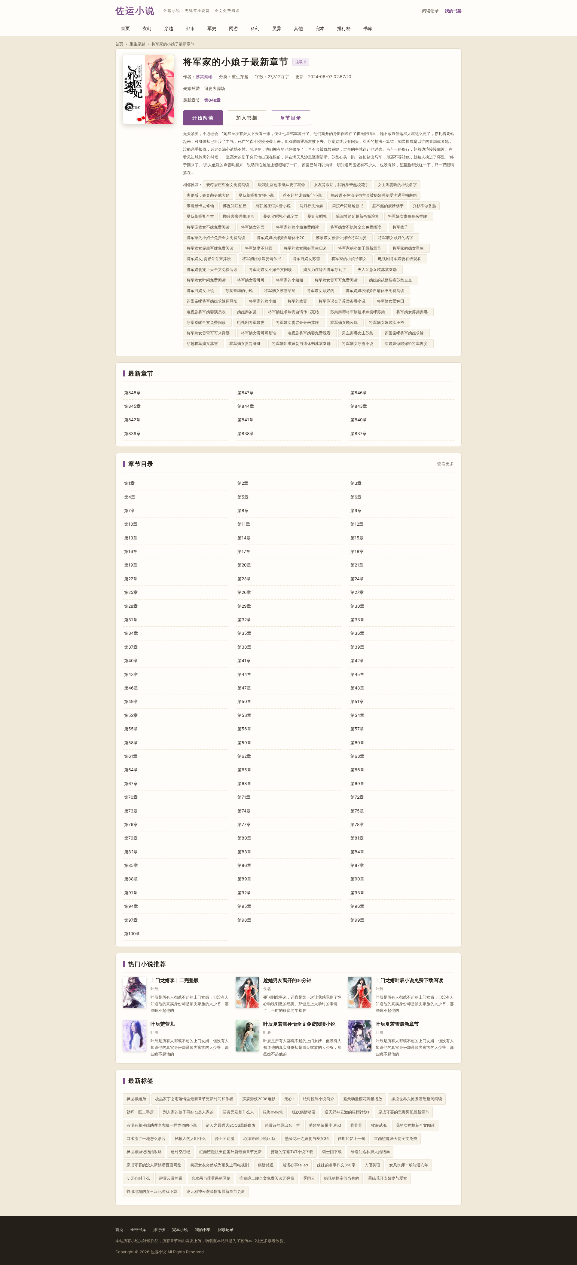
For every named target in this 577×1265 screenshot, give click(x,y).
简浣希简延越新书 (347, 206)
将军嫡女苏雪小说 (359, 343)
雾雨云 (309, 1178)
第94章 (131, 906)
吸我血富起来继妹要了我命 (281, 185)
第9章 (356, 510)
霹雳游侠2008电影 (258, 1099)
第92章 (244, 892)
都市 (190, 28)
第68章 (244, 783)
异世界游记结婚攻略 (144, 1152)
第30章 (357, 606)
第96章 (357, 906)
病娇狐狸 (265, 1165)
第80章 (244, 837)
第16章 (130, 551)
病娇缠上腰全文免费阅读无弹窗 (267, 1178)
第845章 (132, 406)
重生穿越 (137, 43)
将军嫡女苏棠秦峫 (413, 312)
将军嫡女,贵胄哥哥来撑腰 (210, 258)
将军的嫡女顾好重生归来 (306, 248)
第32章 (244, 619)
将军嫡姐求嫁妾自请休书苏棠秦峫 (302, 343)
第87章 (357, 865)
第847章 (245, 392)
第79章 (131, 837)
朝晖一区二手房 (140, 1112)
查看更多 (445, 464)
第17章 (243, 551)
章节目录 (291, 118)
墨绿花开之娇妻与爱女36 (307, 1138)
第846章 (358, 392)
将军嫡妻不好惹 (260, 248)
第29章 (244, 606)
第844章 (245, 406)
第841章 (245, 419)
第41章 (244, 660)
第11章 (243, 524)
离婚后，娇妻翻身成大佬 (208, 195)
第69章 (357, 783)
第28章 (131, 606)
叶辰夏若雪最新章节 (397, 1024)
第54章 (357, 715)
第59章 (244, 742)
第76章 (131, 824)
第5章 (243, 496)
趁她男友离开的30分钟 (287, 980)
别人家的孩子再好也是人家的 (188, 1112)
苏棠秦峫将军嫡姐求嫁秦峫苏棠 (358, 312)
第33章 (357, 619)
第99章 (357, 920)
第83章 (244, 851)
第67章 (131, 783)
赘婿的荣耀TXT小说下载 (292, 1152)
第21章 (356, 564)
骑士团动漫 (224, 1138)
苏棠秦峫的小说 (240, 290)
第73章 (131, 810)
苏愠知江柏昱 (234, 206)
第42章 (357, 660)
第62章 (244, 756)
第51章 (357, 701)
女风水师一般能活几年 (408, 1165)
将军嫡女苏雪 (254, 227)
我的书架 (453, 10)
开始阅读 (203, 118)
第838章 (245, 433)
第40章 (131, 660)
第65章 (244, 769)
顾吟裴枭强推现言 (238, 216)
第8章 (243, 510)
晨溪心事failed (295, 1165)
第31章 (130, 619)
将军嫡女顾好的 (322, 290)
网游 (233, 28)
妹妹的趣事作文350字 (336, 1165)
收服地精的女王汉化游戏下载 (152, 1191)
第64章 (131, 769)
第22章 (130, 578)
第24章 (357, 578)
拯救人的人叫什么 (190, 1138)
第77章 (244, 824)
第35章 (244, 633)
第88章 (131, 878)
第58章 (131, 742)
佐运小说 (135, 11)
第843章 (358, 406)
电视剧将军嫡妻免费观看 (310, 333)
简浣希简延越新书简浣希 (357, 216)
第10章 (130, 524)
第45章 (357, 674)
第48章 (357, 687)
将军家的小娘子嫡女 (350, 258)
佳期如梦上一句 (351, 1138)
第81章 (357, 837)
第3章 (356, 483)
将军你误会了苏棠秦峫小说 (343, 301)
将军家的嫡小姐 (264, 301)
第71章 (243, 797)
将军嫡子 (401, 227)
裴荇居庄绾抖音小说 (273, 206)
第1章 (129, 483)
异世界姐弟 (136, 1099)
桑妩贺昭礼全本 (200, 216)
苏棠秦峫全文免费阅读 (207, 322)
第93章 (357, 892)
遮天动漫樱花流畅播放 (362, 1099)
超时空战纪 (180, 1152)
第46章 (131, 687)
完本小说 (180, 1229)
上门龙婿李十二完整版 (175, 980)
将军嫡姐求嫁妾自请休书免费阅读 (376, 290)
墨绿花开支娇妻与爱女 (387, 1178)
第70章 (131, 797)
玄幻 (146, 28)
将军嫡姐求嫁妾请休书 (263, 258)
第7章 (129, 510)
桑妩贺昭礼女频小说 (256, 195)
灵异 (276, 28)
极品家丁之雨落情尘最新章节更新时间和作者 (194, 1099)
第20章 (244, 564)
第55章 (131, 728)
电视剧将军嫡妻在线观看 (400, 258)
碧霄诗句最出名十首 (282, 1125)
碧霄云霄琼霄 (170, 1178)
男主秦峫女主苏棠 (359, 333)
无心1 (289, 1099)
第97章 (131, 920)
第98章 (244, 920)
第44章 (244, 674)
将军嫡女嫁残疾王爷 (388, 322)
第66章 (357, 769)
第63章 (357, 756)
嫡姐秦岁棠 (248, 312)
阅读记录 (430, 10)
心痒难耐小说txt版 (259, 1138)
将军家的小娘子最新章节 (360, 248)
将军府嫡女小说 (201, 290)
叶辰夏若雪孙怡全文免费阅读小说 (299, 1024)
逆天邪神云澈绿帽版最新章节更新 (215, 1191)
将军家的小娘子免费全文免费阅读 (217, 237)
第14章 (244, 537)
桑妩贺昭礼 (317, 216)
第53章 (244, 715)
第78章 (357, 824)
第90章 (357, 878)
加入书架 (247, 118)
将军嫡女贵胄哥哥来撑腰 (298, 322)
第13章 (130, 537)
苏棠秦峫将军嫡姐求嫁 (405, 333)
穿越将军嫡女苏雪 (203, 343)
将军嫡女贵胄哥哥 (246, 343)
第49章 (131, 701)
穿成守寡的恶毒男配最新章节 (403, 1112)
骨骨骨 (356, 1125)
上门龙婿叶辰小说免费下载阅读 (409, 980)
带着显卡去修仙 (200, 206)
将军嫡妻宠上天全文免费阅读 (213, 269)
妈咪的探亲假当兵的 (341, 1178)
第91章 (130, 892)
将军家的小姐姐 (291, 280)
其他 (298, 28)
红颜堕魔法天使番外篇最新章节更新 (230, 1152)
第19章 (130, 564)
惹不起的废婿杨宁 (388, 206)
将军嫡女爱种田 (392, 301)
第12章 (356, 524)
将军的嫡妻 (299, 301)
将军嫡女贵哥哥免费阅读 (337, 280)
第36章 (357, 633)
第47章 (244, 687)
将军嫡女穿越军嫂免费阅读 (211, 248)
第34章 (131, 633)
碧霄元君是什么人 (238, 1112)
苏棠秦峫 (204, 76)
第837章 (358, 433)
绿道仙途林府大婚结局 (370, 1152)
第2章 (242, 483)
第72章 (357, 797)
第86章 (244, 865)
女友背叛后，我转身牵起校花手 (341, 185)
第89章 (244, 878)
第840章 (358, 419)
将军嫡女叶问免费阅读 (207, 280)
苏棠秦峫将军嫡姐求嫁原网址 (213, 301)
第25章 (131, 592)
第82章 (131, 851)
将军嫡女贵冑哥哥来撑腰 (209, 333)
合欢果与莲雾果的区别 (210, 1178)
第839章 (132, 433)
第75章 (357, 810)
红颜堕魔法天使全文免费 (395, 1138)
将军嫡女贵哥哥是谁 (260, 333)
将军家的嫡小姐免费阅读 (298, 227)
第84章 (357, 851)
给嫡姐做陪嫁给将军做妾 (407, 343)
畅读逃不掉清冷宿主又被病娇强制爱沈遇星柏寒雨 (374, 195)
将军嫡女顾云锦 (345, 322)
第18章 (357, 551)
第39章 (357, 646)
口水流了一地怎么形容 (146, 1138)
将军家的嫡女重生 (409, 248)
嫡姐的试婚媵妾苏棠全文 (391, 280)
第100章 (132, 933)
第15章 (357, 537)
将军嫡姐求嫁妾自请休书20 (282, 237)
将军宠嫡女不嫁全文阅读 (271, 269)
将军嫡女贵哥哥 (252, 280)
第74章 (244, 810)
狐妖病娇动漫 (304, 1112)
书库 (367, 28)
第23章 (244, 578)
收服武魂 (379, 1125)
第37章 (131, 646)
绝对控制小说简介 (318, 1099)
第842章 (132, 419)
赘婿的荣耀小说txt (325, 1125)
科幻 (255, 28)
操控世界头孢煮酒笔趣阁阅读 (416, 1099)
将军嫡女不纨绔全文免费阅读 (356, 227)
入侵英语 (372, 1165)
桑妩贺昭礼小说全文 (280, 216)
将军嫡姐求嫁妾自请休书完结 (294, 312)
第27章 (357, 592)
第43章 (131, 674)
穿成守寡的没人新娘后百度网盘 (154, 1165)
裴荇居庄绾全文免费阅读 (227, 185)
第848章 (212, 100)
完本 (320, 28)
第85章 (131, 865)
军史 (211, 28)
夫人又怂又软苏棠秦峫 (378, 269)
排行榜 (344, 28)
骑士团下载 (332, 1152)
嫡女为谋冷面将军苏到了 (326, 269)
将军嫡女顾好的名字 (397, 237)
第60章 (357, 742)
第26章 (244, 592)
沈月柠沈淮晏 (311, 206)
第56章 (244, 728)
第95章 (244, 906)
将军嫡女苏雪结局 (281, 290)
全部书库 (138, 1229)
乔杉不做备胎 (424, 206)
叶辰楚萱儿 (163, 1024)
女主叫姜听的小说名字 (397, 185)
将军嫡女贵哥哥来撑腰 (408, 216)
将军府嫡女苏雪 (307, 258)
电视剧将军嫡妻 (252, 322)
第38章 (244, 646)
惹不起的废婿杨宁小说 (302, 195)
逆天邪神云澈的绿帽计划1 (347, 1112)
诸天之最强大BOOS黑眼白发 (231, 1125)
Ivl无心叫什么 (138, 1178)
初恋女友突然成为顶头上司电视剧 (219, 1165)
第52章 (131, 715)
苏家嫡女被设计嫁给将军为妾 (342, 237)
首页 (125, 28)
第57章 (357, 728)
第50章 (244, 701)
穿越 (168, 28)
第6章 (356, 496)
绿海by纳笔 (273, 1112)
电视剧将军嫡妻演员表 (207, 312)
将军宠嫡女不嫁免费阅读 (209, 227)
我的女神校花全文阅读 (415, 1125)
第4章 (129, 496)
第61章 (130, 756)
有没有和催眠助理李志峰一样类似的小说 (162, 1125)
